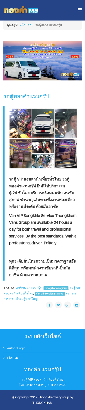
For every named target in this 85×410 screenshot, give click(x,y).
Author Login (15, 348)
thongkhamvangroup (56, 288)
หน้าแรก (25, 25)
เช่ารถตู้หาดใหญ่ (26, 299)
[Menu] (80, 10)
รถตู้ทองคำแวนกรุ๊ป (28, 288)
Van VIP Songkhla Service (49, 293)
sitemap (12, 357)
